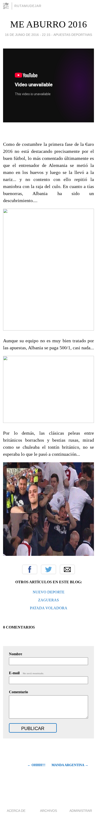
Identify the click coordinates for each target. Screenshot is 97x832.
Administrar (80, 811)
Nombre (15, 654)
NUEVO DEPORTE (49, 592)
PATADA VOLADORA (48, 608)
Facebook (29, 569)
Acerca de (16, 811)
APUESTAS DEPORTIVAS (72, 35)
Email (67, 569)
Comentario (18, 692)
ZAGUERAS (48, 600)
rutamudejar (27, 6)
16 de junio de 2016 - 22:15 (27, 35)
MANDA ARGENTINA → (70, 765)
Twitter (48, 569)
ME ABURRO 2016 (48, 24)
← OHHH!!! (36, 765)
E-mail (26, 673)
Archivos (48, 811)
